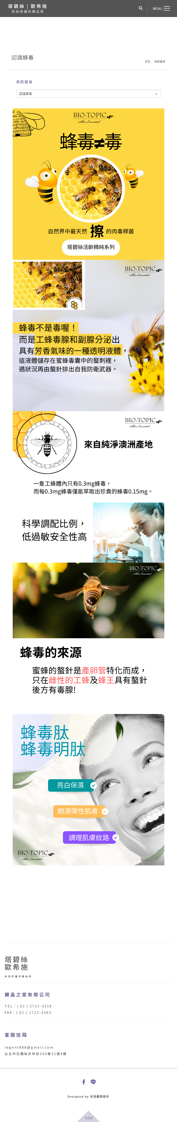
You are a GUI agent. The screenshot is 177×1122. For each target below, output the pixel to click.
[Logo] (27, 8)
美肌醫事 (159, 61)
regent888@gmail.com (29, 1047)
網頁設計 (103, 1096)
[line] (93, 1082)
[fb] (84, 1082)
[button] (140, 8)
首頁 (147, 61)
